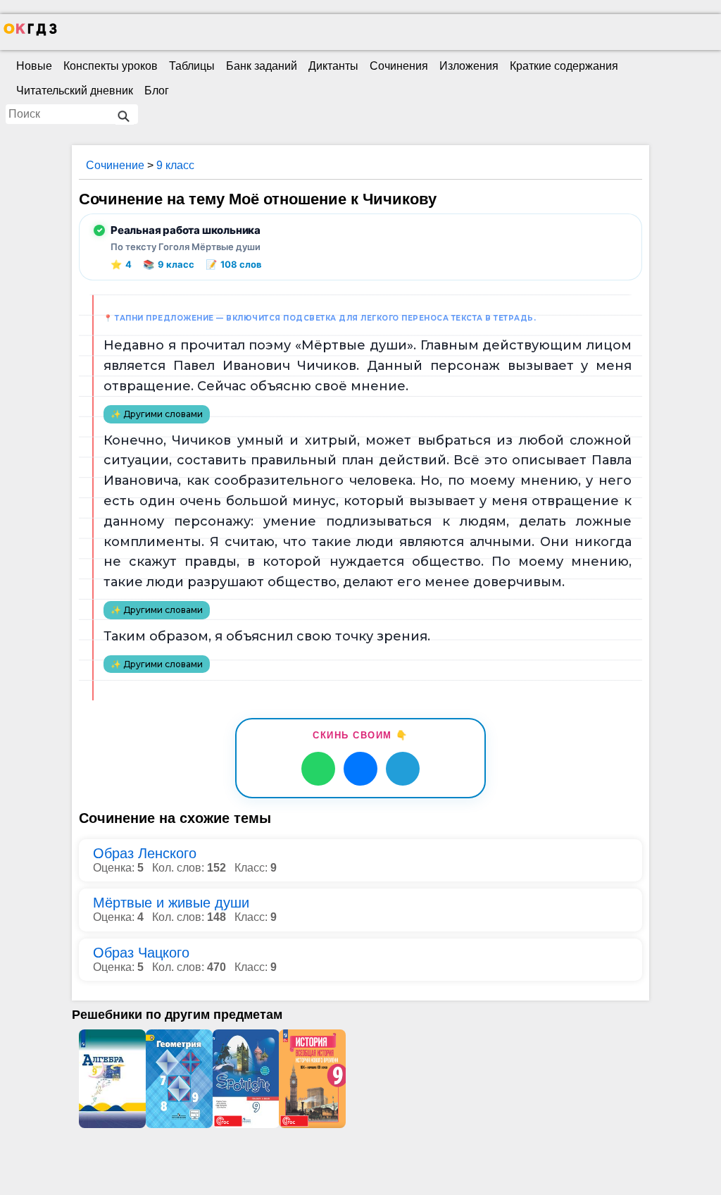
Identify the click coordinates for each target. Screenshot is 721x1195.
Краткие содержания (564, 66)
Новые (34, 66)
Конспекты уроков (110, 66)
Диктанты (333, 66)
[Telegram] (403, 769)
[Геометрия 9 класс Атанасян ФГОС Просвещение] (179, 1078)
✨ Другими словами (157, 414)
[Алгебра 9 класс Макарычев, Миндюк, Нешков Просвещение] (112, 1078)
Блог (156, 91)
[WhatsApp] (318, 769)
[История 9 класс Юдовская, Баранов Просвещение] (312, 1078)
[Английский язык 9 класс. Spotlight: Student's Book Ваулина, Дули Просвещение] (246, 1078)
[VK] (360, 769)
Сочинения (399, 66)
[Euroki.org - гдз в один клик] (30, 32)
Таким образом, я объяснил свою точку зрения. (267, 636)
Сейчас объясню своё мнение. (302, 386)
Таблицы (192, 66)
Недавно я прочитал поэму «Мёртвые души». (260, 345)
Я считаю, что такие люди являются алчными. (372, 542)
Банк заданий (261, 66)
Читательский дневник (74, 91)
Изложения (469, 66)
